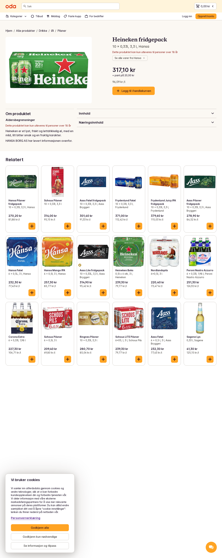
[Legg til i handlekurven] (31, 226)
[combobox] (72, 6)
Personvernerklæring (25, 518)
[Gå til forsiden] (11, 6)
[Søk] (25, 6)
